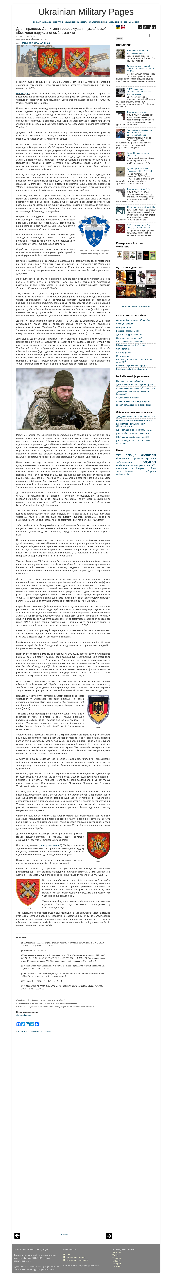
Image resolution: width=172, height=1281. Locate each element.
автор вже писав (50, 845)
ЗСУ (42, 1031)
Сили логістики (123, 349)
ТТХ (118, 455)
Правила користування (74, 1257)
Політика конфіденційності (75, 1260)
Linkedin (116, 1261)
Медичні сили (122, 356)
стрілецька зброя (144, 468)
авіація (131, 455)
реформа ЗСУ (147, 465)
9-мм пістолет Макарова (138, 112)
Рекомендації (23, 93)
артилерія (148, 455)
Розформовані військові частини (131, 369)
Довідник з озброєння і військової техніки (135, 417)
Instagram (116, 1264)
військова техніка (113, 22)
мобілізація (45, 22)
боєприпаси (123, 458)
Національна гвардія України (129, 381)
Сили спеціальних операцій (129, 338)
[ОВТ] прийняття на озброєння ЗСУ (132, 433)
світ (137, 22)
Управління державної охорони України (134, 405)
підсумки (134, 465)
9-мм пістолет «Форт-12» (138, 189)
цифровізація (122, 474)
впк (101, 22)
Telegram (116, 1258)
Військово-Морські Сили (127, 331)
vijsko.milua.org (23, 1015)
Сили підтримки (123, 352)
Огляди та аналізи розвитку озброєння (134, 420)
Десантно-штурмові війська (129, 334)
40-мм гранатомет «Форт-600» (141, 207)
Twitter (115, 1255)
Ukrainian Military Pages (86, 12)
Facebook (116, 1252)
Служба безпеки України (127, 398)
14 (19, 1031)
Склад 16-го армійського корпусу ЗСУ (138, 154)
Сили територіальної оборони (130, 342)
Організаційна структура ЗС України (133, 320)
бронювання (138, 459)
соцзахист (70, 22)
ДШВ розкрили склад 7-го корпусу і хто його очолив (138, 226)
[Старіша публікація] (109, 1238)
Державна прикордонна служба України (134, 384)
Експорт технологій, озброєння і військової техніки (131, 425)
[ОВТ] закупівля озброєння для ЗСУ (132, 437)
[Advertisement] (63, 1202)
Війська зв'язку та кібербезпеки (130, 345)
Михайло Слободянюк (36, 43)
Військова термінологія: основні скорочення (138, 51)
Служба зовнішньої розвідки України (133, 401)
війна (36, 22)
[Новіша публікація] (17, 1238)
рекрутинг (58, 22)
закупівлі (93, 22)
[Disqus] (63, 1068)
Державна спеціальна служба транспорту (135, 388)
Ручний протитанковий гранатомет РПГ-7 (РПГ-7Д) (139, 169)
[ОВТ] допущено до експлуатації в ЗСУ (134, 430)
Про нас (67, 1254)
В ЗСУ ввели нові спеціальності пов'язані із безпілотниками (138, 91)
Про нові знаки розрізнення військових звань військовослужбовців (139, 132)
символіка (50, 1031)
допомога (128, 22)
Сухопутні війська (124, 324)
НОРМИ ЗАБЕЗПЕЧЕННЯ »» (136, 306)
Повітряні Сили (123, 327)
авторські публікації (30, 1031)
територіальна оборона (136, 471)
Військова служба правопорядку (131, 365)
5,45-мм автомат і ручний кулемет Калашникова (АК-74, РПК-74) (140, 68)
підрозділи (81, 22)
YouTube (116, 1266)
